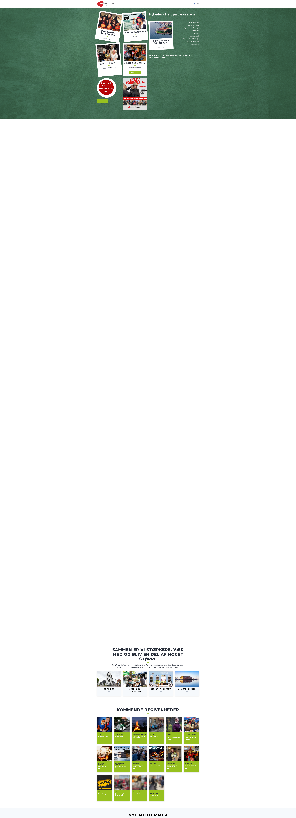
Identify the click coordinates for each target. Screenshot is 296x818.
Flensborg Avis (193, 36)
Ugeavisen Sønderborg (191, 28)
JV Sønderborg (193, 22)
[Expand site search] (198, 4)
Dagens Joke (194, 44)
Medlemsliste (137, 4)
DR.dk (196, 33)
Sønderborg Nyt (193, 25)
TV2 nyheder (194, 30)
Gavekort (162, 4)
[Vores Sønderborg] (105, 3)
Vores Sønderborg (150, 4)
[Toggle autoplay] (293, 640)
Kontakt (178, 4)
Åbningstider (186, 4)
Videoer (170, 4)
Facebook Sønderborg (191, 41)
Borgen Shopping (117, 389)
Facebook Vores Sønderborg (189, 39)
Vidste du (127, 4)
